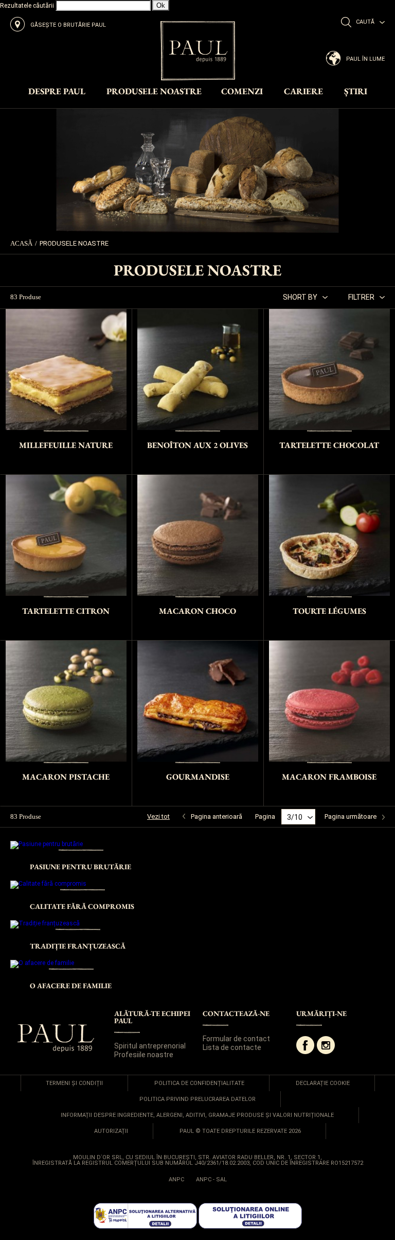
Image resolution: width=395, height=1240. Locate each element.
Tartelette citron (66, 611)
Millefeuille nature (66, 445)
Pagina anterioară (216, 816)
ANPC (176, 1179)
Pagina (265, 816)
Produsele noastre (154, 92)
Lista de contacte (232, 1047)
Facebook (305, 1045)
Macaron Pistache (66, 776)
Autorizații (111, 1131)
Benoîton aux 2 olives (197, 445)
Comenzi (242, 92)
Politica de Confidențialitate (199, 1083)
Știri (355, 92)
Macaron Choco (197, 611)
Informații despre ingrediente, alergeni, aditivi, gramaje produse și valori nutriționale (197, 1115)
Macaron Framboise (329, 776)
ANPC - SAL (211, 1179)
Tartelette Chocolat (329, 445)
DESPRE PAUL (56, 92)
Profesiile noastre (143, 1054)
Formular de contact (236, 1039)
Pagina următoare (350, 816)
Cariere (303, 92)
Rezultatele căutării (27, 5)
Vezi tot (158, 816)
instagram (326, 1045)
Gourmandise (197, 776)
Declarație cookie (323, 1083)
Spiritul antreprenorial (150, 1046)
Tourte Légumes (329, 611)
